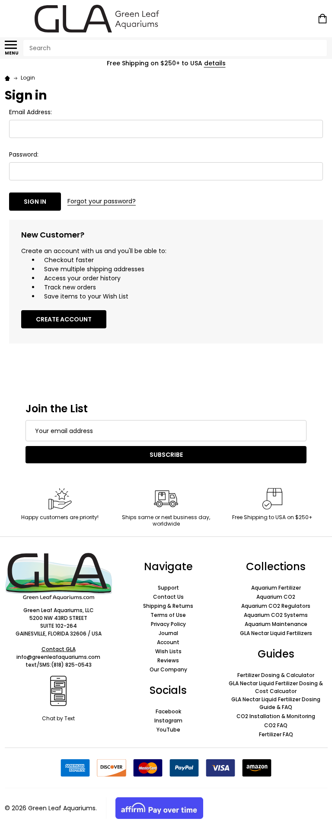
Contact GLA (59, 649)
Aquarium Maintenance (276, 624)
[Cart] (323, 18)
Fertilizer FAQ (276, 734)
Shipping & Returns (168, 606)
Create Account (64, 319)
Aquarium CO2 (275, 596)
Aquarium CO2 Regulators (275, 606)
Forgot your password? (101, 201)
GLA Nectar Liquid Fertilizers (276, 633)
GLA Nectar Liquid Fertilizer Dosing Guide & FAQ (275, 703)
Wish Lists (168, 651)
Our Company (168, 669)
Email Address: (30, 112)
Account (168, 642)
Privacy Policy (168, 624)
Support (168, 587)
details (215, 63)
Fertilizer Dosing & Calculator (275, 675)
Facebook (168, 711)
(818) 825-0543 (71, 664)
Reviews (168, 660)
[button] (58, 576)
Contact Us (168, 596)
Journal (168, 633)
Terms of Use (168, 615)
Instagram (168, 720)
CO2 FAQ (275, 725)
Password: (23, 154)
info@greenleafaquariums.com (58, 657)
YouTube (168, 729)
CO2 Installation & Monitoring (275, 716)
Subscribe (166, 454)
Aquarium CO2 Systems (276, 615)
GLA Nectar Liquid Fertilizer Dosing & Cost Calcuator (276, 687)
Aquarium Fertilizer (276, 587)
